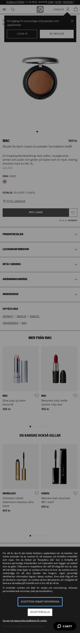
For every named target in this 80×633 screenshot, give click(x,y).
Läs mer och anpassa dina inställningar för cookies (25, 620)
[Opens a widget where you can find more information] (64, 626)
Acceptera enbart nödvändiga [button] (40, 602)
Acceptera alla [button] (40, 612)
